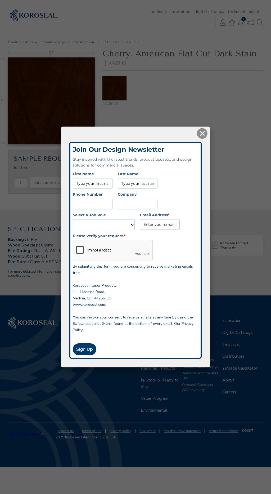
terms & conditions (223, 431)
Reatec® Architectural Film (201, 376)
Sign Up (84, 349)
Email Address (154, 215)
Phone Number (88, 194)
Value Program (154, 398)
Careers (229, 392)
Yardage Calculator (239, 368)
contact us (66, 431)
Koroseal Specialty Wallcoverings (197, 387)
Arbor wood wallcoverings (45, 42)
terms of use (91, 431)
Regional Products (158, 368)
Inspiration (180, 11)
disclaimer (147, 431)
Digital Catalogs (209, 11)
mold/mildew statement (182, 431)
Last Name (128, 174)
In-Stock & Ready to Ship (160, 383)
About (254, 11)
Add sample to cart (52, 183)
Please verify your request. (99, 235)
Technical (236, 11)
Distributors (233, 356)
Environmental (154, 410)
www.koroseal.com (89, 304)
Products (159, 11)
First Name (83, 174)
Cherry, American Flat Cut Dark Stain (95, 42)
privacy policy (120, 431)
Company (127, 194)
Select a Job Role (89, 215)
